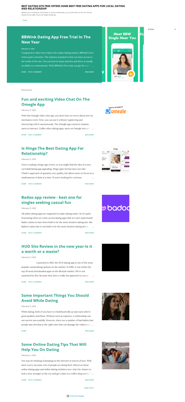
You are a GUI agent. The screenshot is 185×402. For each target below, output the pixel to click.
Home (25, 20)
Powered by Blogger (76, 396)
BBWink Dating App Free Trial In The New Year (56, 39)
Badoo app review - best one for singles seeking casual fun (51, 200)
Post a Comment (35, 72)
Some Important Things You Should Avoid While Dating (55, 298)
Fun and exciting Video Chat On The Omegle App (55, 102)
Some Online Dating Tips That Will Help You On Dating (53, 347)
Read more (89, 72)
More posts (89, 388)
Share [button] (23, 72)
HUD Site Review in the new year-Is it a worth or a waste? (56, 249)
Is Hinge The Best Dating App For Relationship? (52, 151)
